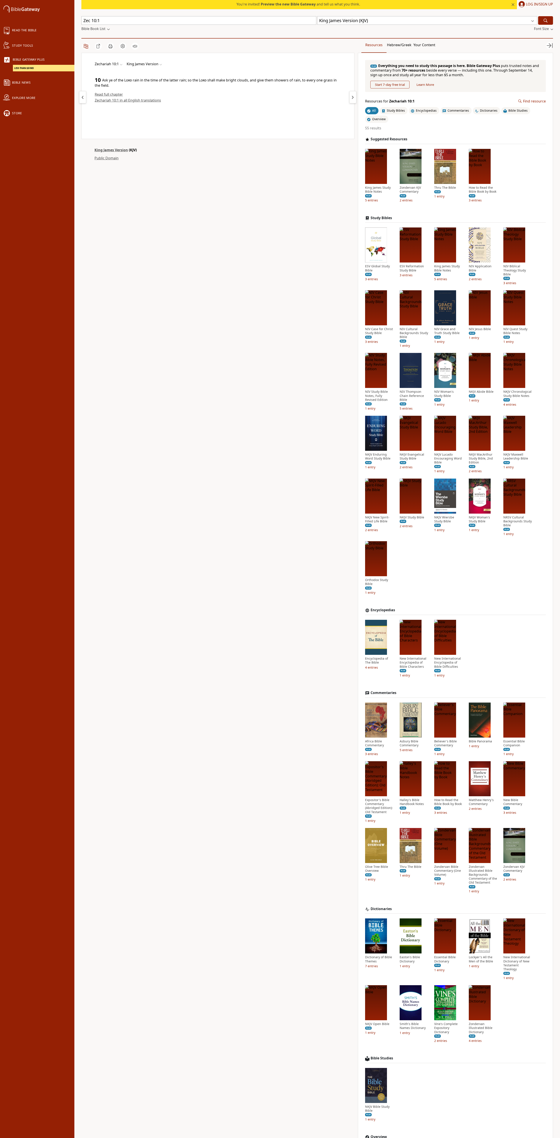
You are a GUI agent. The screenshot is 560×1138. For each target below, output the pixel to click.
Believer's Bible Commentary (445, 743)
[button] (535, 4)
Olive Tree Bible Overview (376, 869)
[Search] (545, 20)
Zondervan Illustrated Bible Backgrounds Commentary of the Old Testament (483, 875)
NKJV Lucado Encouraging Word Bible (448, 458)
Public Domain (106, 158)
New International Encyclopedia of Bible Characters (413, 662)
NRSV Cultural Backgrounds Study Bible (517, 521)
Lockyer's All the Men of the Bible (481, 959)
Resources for (390, 101)
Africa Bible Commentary (374, 743)
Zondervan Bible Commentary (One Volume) (447, 871)
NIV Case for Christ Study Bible (379, 331)
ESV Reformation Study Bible (412, 268)
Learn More (425, 84)
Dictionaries (381, 909)
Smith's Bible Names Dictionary (413, 1026)
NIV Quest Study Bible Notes (515, 331)
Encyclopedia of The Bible (376, 660)
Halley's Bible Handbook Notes (412, 802)
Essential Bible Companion (514, 743)
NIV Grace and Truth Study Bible (447, 331)
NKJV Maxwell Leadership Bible (515, 456)
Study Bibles (381, 218)
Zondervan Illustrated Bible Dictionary (480, 1028)
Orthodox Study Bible (376, 582)
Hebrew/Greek (399, 44)
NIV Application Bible (480, 268)
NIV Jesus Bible (480, 329)
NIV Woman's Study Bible (444, 394)
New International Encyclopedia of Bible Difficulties (447, 662)
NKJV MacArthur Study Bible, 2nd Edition (481, 458)
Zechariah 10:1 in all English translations (128, 100)
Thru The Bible (445, 188)
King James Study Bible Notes (378, 190)
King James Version (111, 150)
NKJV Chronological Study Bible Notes (517, 394)
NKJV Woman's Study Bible (479, 519)
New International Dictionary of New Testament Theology (516, 963)
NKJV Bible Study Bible (377, 1109)
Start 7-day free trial (390, 84)
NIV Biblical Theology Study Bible (514, 270)
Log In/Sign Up (539, 4)
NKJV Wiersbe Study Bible (444, 519)
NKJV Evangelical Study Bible (412, 456)
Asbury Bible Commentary (409, 743)
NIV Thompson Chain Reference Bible (412, 396)
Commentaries (383, 693)
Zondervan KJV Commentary (410, 190)
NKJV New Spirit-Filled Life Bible (377, 519)
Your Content (424, 44)
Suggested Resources (389, 139)
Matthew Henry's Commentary (481, 802)
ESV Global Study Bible (377, 268)
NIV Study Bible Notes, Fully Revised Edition (376, 396)
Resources (374, 44)
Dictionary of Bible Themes (378, 959)
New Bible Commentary (512, 802)
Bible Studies (382, 1058)
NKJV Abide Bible (481, 392)
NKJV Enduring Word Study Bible (377, 456)
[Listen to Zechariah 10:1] (134, 46)
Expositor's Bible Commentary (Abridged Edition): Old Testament (379, 806)
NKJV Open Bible (377, 1024)
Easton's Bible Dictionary (410, 959)
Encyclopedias (383, 610)
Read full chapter (109, 94)
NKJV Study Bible (412, 517)
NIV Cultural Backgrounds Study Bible (414, 333)
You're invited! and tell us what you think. (298, 4)
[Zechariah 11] (352, 97)
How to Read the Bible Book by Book (482, 190)
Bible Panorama (480, 741)
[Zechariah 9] (82, 97)
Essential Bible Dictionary (445, 959)
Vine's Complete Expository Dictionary (446, 1028)
